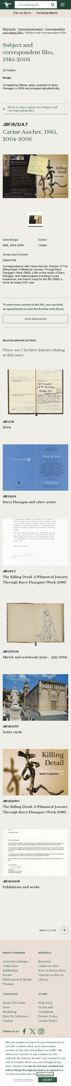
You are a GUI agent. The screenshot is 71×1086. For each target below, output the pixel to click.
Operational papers (30, 29)
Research (44, 961)
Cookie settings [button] (23, 1079)
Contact (8, 1020)
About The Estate (14, 1002)
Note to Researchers (52, 970)
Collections (10, 966)
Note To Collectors (15, 1016)
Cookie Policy (47, 1020)
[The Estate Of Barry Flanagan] (9, 4)
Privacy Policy (48, 1016)
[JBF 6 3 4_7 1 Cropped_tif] (35, 176)
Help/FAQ (45, 1002)
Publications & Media (17, 979)
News (6, 1007)
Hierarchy (9, 29)
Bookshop (10, 1011)
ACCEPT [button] (47, 1079)
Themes (8, 984)
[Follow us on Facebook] (24, 1031)
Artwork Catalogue (15, 961)
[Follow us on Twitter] (33, 1031)
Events (7, 975)
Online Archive (48, 966)
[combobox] (31, 4)
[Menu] (63, 4)
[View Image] (35, 219)
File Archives (22, 13)
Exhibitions (10, 970)
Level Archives (47, 13)
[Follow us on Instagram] (41, 1031)
